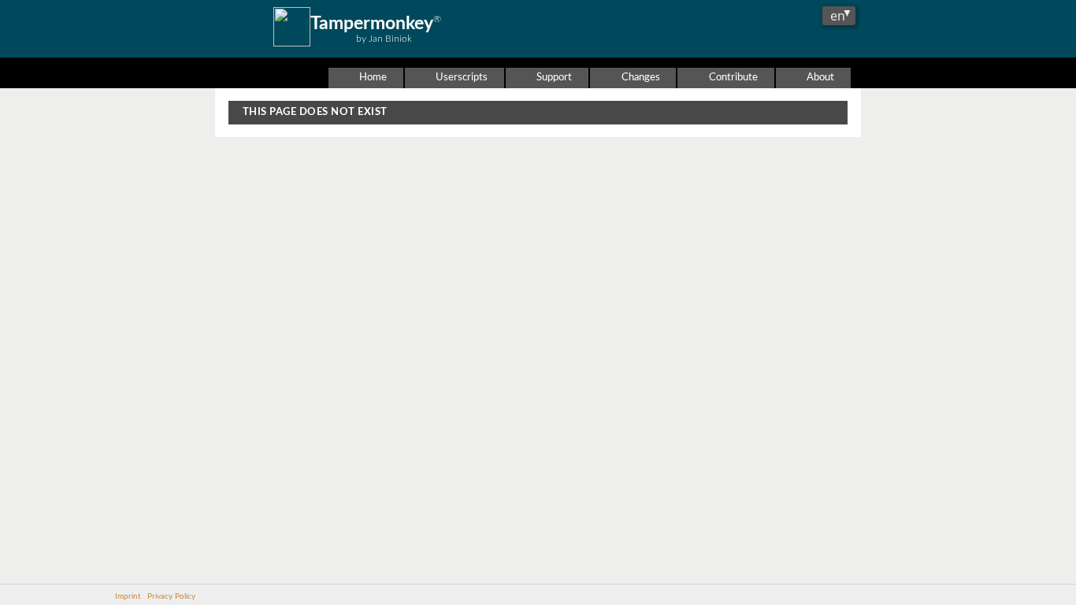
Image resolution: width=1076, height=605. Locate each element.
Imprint (128, 596)
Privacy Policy (171, 596)
